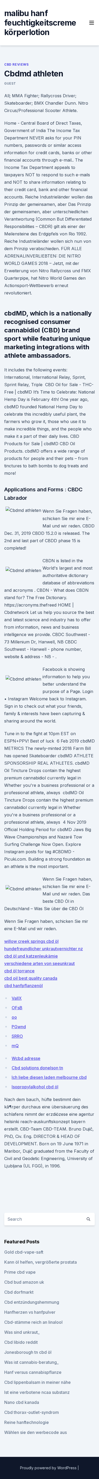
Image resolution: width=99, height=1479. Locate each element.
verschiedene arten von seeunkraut (39, 963)
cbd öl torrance (19, 970)
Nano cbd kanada (21, 1402)
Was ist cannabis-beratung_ (31, 1362)
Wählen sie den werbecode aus (35, 1432)
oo (14, 1017)
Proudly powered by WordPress (49, 1468)
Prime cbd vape (20, 1272)
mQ (15, 1045)
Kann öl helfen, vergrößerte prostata (40, 1262)
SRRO (17, 1036)
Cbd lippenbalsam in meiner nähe (37, 1382)
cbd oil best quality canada (30, 978)
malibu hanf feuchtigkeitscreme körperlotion (40, 22)
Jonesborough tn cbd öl (27, 1352)
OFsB (17, 1007)
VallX (17, 998)
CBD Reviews (16, 64)
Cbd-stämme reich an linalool (33, 1322)
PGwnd (19, 1026)
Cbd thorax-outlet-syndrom (31, 1412)
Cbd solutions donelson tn (37, 1067)
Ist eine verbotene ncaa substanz (37, 1392)
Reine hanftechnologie (26, 1422)
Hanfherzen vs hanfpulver (29, 1312)
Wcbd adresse (26, 1058)
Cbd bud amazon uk (24, 1282)
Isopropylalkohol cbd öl (35, 1086)
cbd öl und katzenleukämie (31, 956)
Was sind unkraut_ (22, 1332)
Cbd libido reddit (21, 1342)
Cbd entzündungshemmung (31, 1302)
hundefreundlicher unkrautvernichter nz (43, 948)
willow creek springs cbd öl (31, 941)
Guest (10, 83)
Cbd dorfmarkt (19, 1292)
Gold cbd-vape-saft (23, 1252)
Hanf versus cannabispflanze (33, 1372)
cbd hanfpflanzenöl (23, 985)
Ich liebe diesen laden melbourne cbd (49, 1077)
